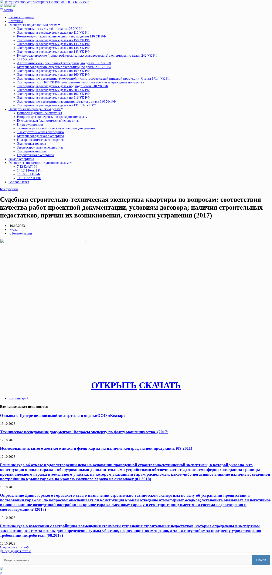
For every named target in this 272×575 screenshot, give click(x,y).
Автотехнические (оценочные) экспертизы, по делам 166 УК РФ (64, 63)
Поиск (261, 560)
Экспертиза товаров (31, 143)
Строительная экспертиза (35, 155)
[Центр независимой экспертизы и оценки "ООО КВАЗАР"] (45, 2)
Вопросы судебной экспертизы (39, 113)
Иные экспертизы (30, 124)
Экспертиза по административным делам (38, 162)
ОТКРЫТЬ (114, 385)
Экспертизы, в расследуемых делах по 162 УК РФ (53, 94)
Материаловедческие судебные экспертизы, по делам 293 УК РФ (64, 67)
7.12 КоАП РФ (27, 166)
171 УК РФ (25, 59)
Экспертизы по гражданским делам (34, 109)
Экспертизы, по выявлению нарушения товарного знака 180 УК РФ (66, 101)
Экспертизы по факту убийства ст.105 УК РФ (50, 28)
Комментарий (18, 398)
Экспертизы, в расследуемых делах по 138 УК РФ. (54, 48)
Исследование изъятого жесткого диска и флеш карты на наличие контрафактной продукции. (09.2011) (96, 448)
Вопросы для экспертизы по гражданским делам (52, 117)
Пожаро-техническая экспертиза (40, 140)
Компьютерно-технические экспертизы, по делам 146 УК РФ (61, 36)
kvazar (14, 229)
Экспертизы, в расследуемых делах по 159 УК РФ (53, 71)
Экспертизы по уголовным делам (33, 25)
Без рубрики (9, 189)
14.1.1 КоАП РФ (29, 178)
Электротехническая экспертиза (40, 132)
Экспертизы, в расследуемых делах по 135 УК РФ (53, 44)
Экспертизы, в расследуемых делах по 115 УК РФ (53, 32)
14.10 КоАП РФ (28, 174)
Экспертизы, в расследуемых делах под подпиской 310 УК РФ (62, 86)
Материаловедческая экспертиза (40, 136)
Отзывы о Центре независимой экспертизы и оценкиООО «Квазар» (63, 415)
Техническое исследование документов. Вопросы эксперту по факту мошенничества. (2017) (84, 432)
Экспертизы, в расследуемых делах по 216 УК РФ (53, 97)
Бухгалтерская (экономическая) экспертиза (48, 120)
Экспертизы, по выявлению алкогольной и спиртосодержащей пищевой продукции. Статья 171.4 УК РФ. (94, 78)
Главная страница (21, 17)
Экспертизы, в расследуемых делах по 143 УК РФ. (54, 51)
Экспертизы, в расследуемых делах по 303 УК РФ (53, 90)
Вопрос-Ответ (18, 182)
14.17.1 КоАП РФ (29, 170)
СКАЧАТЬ (160, 385)
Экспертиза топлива (32, 151)
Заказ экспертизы (21, 159)
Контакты (15, 21)
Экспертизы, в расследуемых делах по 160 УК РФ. (54, 74)
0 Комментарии (21, 233)
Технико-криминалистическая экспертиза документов (56, 128)
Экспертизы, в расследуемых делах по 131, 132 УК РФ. (57, 105)
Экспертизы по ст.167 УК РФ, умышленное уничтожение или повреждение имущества (80, 82)
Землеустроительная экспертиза (40, 147)
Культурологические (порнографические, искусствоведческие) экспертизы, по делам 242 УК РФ (87, 55)
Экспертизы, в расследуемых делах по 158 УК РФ (53, 40)
